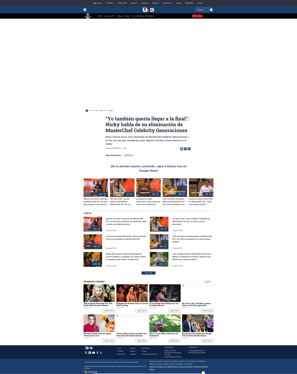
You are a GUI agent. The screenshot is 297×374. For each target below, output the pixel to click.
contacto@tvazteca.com (197, 350)
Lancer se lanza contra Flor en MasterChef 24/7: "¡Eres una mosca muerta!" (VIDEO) (201, 201)
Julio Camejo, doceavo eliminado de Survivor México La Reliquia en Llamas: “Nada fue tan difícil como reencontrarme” (191, 257)
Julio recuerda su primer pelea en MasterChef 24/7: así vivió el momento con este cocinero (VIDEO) (174, 201)
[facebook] (97, 353)
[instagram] (89, 353)
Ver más (148, 273)
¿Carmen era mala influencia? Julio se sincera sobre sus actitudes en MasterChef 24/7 (148, 201)
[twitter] (85, 353)
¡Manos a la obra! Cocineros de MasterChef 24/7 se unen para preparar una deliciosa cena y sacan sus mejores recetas (96, 201)
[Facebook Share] (181, 148)
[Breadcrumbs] (87, 110)
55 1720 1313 (193, 352)
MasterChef (129, 155)
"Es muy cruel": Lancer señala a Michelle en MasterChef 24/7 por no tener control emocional (120, 201)
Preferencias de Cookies (170, 361)
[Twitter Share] (185, 148)
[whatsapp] (101, 353)
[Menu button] (93, 9)
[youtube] (93, 353)
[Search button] (211, 9)
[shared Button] (189, 148)
